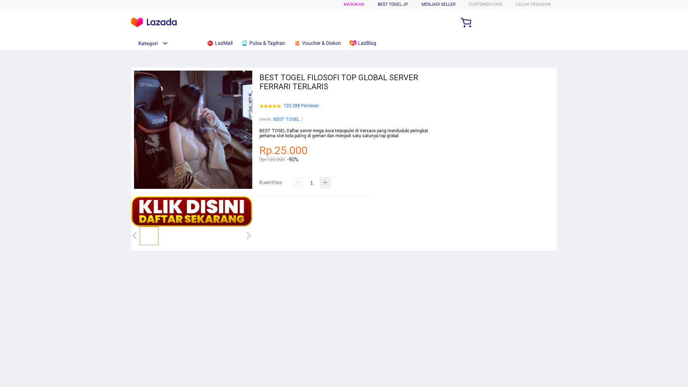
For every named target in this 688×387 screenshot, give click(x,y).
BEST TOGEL (286, 119)
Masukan (354, 4)
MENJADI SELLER (438, 4)
